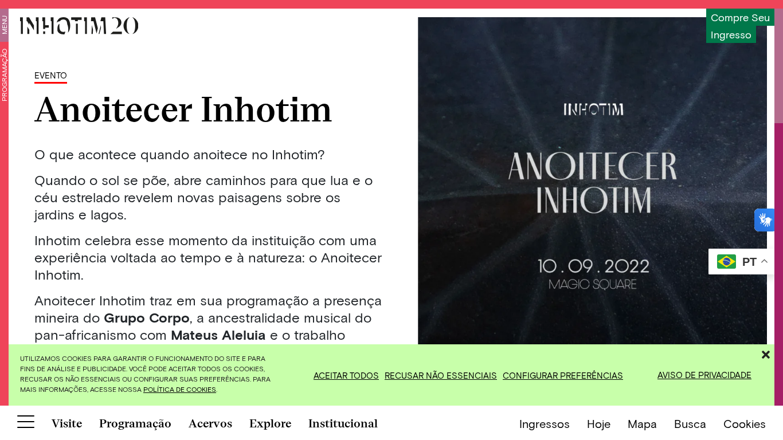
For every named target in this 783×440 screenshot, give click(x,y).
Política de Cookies (179, 389)
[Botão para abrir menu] (26, 424)
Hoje (598, 423)
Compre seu (740, 17)
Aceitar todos (346, 375)
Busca (690, 423)
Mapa (642, 423)
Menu (4, 24)
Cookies (744, 423)
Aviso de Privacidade (704, 375)
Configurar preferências (563, 375)
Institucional (343, 423)
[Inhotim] (79, 25)
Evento (50, 75)
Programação (4, 75)
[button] (766, 353)
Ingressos (544, 423)
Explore (270, 423)
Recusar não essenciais (441, 375)
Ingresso (731, 34)
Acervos (210, 423)
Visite (67, 423)
